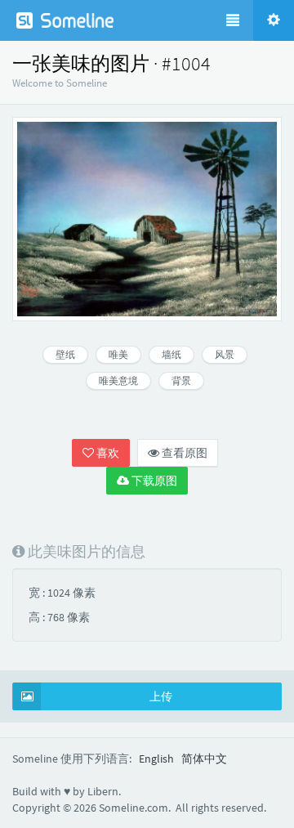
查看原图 (183, 452)
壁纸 (65, 354)
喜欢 (106, 452)
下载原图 (153, 480)
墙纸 (171, 354)
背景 (181, 380)
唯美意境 (118, 380)
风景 (224, 354)
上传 (160, 696)
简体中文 (204, 758)
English (156, 758)
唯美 (118, 354)
